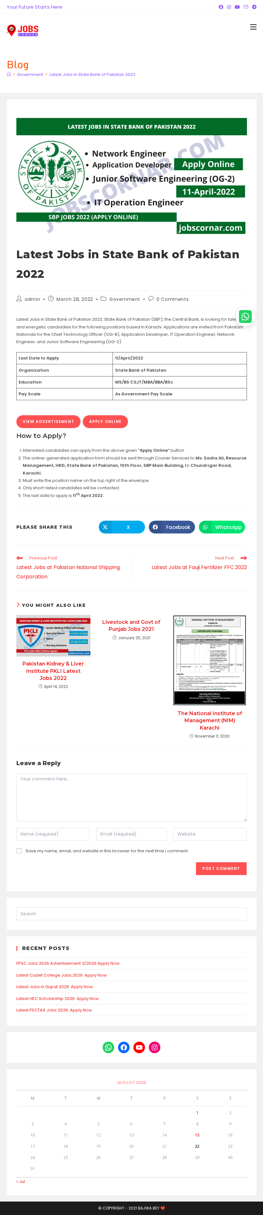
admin (32, 299)
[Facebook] (221, 7)
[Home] (9, 74)
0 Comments (173, 299)
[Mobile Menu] (253, 26)
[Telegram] (253, 7)
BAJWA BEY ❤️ (151, 1208)
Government (124, 299)
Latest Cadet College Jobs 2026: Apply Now (61, 975)
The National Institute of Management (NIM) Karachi (209, 720)
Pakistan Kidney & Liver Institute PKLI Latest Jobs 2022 (53, 671)
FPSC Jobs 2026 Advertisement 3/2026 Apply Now (68, 963)
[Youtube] (237, 7)
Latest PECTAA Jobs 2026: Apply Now (54, 1010)
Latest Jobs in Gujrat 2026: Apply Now (54, 987)
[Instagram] (229, 7)
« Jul (20, 1181)
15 (197, 1135)
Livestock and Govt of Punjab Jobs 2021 (131, 625)
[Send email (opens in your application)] (246, 7)
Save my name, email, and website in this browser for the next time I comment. (107, 851)
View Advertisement (48, 421)
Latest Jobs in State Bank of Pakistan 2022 (92, 74)
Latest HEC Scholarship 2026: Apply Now (57, 999)
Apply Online (105, 421)
